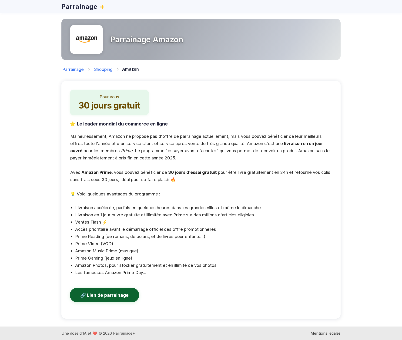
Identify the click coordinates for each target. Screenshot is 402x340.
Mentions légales (326, 333)
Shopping (103, 69)
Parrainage (73, 69)
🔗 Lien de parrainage (104, 295)
